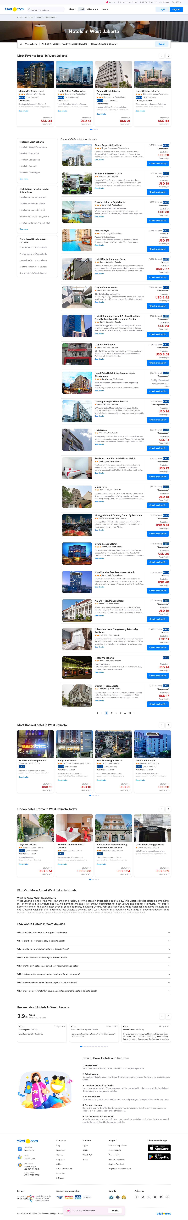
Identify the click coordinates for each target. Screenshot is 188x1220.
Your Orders (164, 2)
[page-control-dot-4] (95, 129)
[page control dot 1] (81, 1046)
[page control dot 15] (102, 1046)
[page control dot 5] (87, 1046)
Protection (60, 1173)
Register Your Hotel (116, 1164)
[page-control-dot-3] (94, 129)
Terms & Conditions (117, 1159)
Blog (58, 1146)
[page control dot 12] (98, 1046)
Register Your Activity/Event (120, 1169)
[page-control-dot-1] (91, 129)
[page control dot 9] (93, 1046)
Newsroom (60, 1150)
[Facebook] (137, 1197)
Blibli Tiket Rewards (148, 2)
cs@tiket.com (29, 1158)
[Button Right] (168, 1016)
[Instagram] (161, 1197)
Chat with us (29, 1150)
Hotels (85, 1150)
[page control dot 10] (95, 1046)
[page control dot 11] (96, 1046)
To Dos (85, 1159)
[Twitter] (143, 1197)
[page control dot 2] (82, 1046)
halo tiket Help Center (117, 1146)
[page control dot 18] (107, 1046)
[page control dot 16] (104, 1046)
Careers (59, 1155)
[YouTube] (155, 1197)
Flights (85, 1146)
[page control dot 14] (101, 1046)
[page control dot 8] (92, 1046)
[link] (162, 9)
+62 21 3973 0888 (31, 1175)
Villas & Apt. (87, 1155)
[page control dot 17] (105, 1046)
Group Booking (115, 1150)
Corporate (60, 1159)
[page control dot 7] (90, 1046)
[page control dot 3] (84, 1046)
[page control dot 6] (89, 1046)
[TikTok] (167, 1197)
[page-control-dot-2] (92, 129)
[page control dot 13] (99, 1046)
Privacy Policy (114, 1155)
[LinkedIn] (149, 1197)
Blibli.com (60, 1178)
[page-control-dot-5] (97, 129)
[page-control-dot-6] (98, 795)
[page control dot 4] (85, 1046)
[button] (161, 55)
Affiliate (59, 1164)
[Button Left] (162, 1016)
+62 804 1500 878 (31, 1169)
